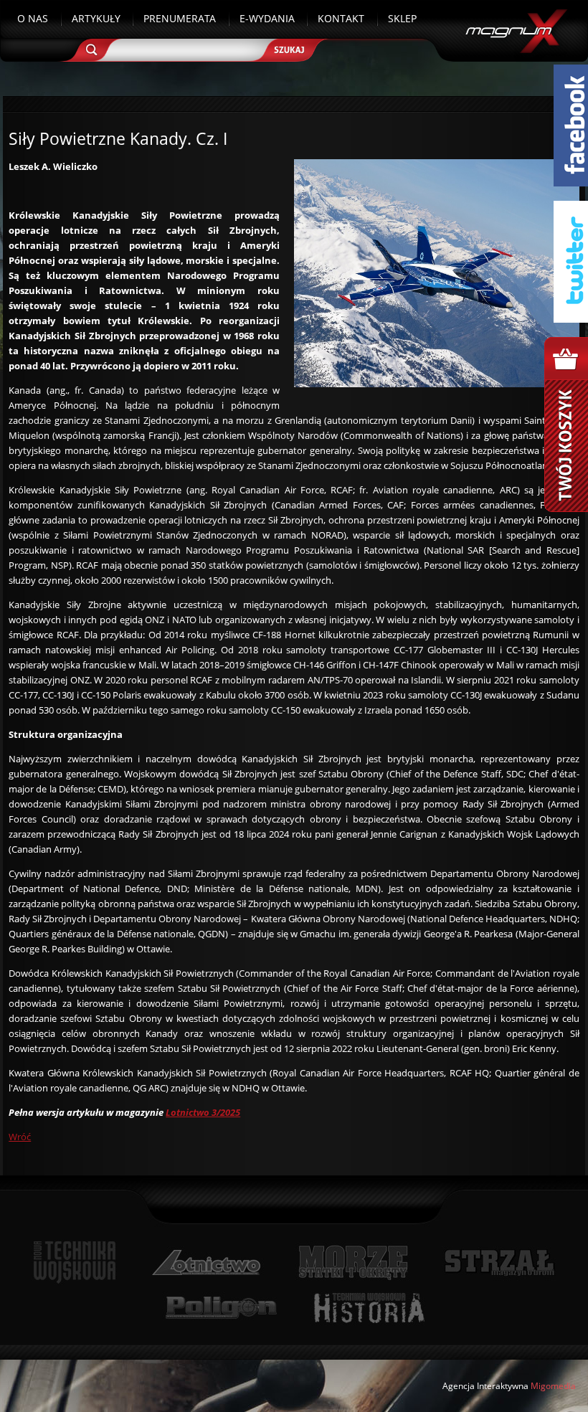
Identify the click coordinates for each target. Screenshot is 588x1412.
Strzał (499, 1262)
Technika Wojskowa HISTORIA (368, 1307)
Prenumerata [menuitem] (179, 18)
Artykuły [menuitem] (96, 18)
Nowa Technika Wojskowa (75, 1262)
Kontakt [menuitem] (341, 18)
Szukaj (294, 44)
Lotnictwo (207, 1262)
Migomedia (553, 1386)
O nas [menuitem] (32, 18)
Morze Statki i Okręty (353, 1262)
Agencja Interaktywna (485, 1386)
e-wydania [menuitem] (267, 18)
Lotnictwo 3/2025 (203, 1112)
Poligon (221, 1307)
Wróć (20, 1136)
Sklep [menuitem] (402, 18)
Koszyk (566, 424)
